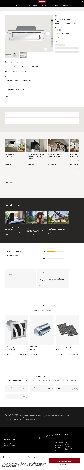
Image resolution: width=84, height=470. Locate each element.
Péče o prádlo (27, 5)
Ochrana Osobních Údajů (10, 468)
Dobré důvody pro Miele (49, 436)
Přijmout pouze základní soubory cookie (64, 461)
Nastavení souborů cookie (64, 464)
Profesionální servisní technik (68, 442)
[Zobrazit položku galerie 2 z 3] (15, 55)
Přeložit (7, 279)
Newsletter (6, 450)
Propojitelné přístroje (59, 445)
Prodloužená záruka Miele (49, 445)
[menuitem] (18, 5)
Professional (65, 5)
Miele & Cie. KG (25, 89)
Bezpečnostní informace (11, 100)
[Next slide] (48, 33)
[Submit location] (26, 435)
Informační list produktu (64, 33)
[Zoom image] (45, 49)
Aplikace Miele (58, 439)
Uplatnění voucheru (49, 438)
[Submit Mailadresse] (26, 452)
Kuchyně (18, 5)
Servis (56, 5)
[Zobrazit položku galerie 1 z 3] (8, 55)
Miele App (73, 380)
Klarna (47, 448)
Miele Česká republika (39, 438)
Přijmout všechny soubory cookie (64, 458)
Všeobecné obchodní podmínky (68, 449)
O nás (38, 435)
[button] (56, 30)
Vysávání (35, 5)
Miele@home (57, 437)
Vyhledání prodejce (8, 433)
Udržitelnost (39, 440)
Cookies (16, 468)
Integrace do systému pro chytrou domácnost (59, 442)
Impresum (3, 468)
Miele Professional (68, 439)
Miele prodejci (67, 437)
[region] (29, 33)
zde (9, 96)
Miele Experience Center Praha (9, 443)
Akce (47, 440)
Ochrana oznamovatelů (39, 452)
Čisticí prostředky (45, 5)
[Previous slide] (4, 33)
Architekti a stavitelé (68, 446)
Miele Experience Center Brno (9, 445)
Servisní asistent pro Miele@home (59, 451)
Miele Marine (67, 444)
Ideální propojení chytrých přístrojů (58, 448)
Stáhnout (24, 388)
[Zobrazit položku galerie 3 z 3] (23, 55)
